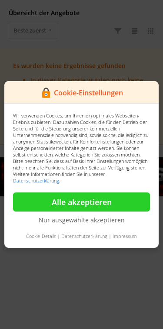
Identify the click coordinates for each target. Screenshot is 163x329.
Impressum (125, 236)
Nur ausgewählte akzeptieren (82, 220)
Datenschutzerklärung (36, 180)
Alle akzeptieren (82, 202)
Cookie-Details (41, 236)
